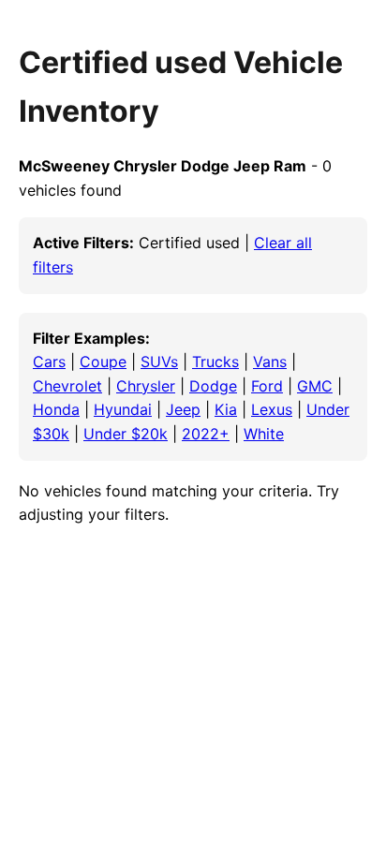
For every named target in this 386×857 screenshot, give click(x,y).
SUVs (159, 361)
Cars (49, 361)
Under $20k (125, 433)
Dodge (213, 386)
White (264, 433)
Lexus (271, 409)
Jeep (183, 409)
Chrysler (145, 386)
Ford (267, 386)
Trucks (215, 361)
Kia (226, 409)
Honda (56, 409)
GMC (315, 386)
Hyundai (123, 409)
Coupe (103, 361)
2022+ (206, 433)
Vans (270, 361)
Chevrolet (67, 386)
